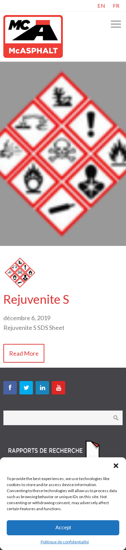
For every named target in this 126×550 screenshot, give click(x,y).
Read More (24, 353)
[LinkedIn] (42, 387)
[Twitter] (26, 387)
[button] (116, 465)
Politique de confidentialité (65, 541)
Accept (63, 527)
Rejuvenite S (36, 299)
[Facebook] (10, 387)
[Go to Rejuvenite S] (20, 287)
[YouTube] (58, 387)
